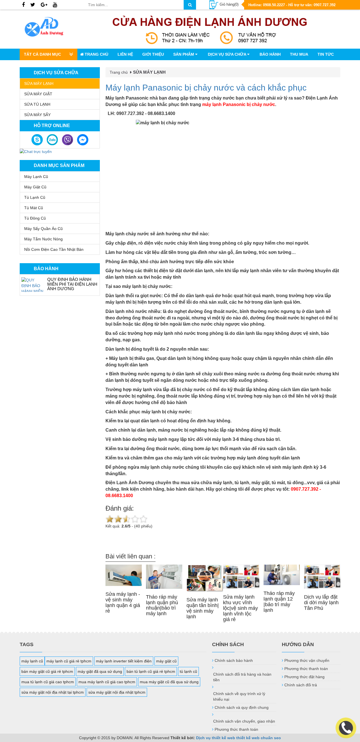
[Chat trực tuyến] (36, 151)
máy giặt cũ (166, 661)
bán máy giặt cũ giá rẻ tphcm (47, 671)
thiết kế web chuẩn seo (258, 738)
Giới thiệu (153, 54)
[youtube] (55, 5)
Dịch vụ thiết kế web (215, 738)
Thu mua (299, 54)
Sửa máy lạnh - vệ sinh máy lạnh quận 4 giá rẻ (122, 602)
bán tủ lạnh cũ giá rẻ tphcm (151, 671)
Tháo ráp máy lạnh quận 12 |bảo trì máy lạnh (279, 601)
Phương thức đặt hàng (304, 677)
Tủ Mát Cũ (33, 208)
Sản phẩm (184, 54)
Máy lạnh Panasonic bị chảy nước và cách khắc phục (206, 87)
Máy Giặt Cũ (35, 187)
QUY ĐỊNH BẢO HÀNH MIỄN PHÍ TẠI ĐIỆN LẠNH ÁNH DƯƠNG (72, 284)
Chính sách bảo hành (234, 660)
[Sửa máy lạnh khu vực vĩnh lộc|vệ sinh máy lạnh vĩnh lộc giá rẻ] (241, 577)
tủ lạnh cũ (188, 671)
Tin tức (326, 54)
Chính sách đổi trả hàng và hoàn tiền (242, 677)
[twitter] (32, 5)
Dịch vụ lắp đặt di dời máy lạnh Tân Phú (321, 602)
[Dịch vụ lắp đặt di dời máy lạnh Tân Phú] (322, 577)
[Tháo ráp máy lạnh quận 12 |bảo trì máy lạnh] (282, 575)
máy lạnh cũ (32, 661)
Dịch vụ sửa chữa (227, 54)
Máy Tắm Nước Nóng (43, 239)
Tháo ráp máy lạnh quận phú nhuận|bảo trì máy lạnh (162, 605)
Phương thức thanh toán (236, 729)
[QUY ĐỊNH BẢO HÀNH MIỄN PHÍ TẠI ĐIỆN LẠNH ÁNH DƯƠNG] (32, 284)
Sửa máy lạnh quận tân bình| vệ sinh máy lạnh (202, 608)
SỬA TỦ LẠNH (37, 104)
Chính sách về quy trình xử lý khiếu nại (239, 696)
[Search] (190, 5)
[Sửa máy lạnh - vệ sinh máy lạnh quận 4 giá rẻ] (123, 575)
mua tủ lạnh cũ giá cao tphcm (47, 682)
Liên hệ (125, 54)
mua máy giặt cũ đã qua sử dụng (169, 682)
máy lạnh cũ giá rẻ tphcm (68, 661)
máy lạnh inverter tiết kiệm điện (124, 661)
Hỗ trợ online (52, 125)
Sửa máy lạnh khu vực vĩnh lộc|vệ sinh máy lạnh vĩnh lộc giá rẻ (240, 608)
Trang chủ (96, 54)
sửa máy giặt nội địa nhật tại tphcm (52, 692)
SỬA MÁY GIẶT (38, 94)
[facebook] (23, 5)
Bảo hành (270, 54)
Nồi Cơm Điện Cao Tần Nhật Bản (54, 249)
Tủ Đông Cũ (35, 218)
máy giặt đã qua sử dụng (100, 671)
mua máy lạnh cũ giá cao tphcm (106, 682)
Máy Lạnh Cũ (36, 176)
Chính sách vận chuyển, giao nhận (244, 721)
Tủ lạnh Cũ (34, 197)
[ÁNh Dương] (49, 27)
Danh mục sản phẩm (59, 165)
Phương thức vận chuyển (306, 660)
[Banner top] (209, 29)
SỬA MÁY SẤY (37, 114)
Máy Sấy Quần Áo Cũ (43, 228)
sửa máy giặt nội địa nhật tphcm (116, 692)
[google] (44, 5)
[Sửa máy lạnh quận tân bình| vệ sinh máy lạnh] (204, 578)
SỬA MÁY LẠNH (38, 83)
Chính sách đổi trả (300, 685)
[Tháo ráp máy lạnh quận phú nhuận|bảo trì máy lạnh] (164, 577)
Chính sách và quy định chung (242, 707)
